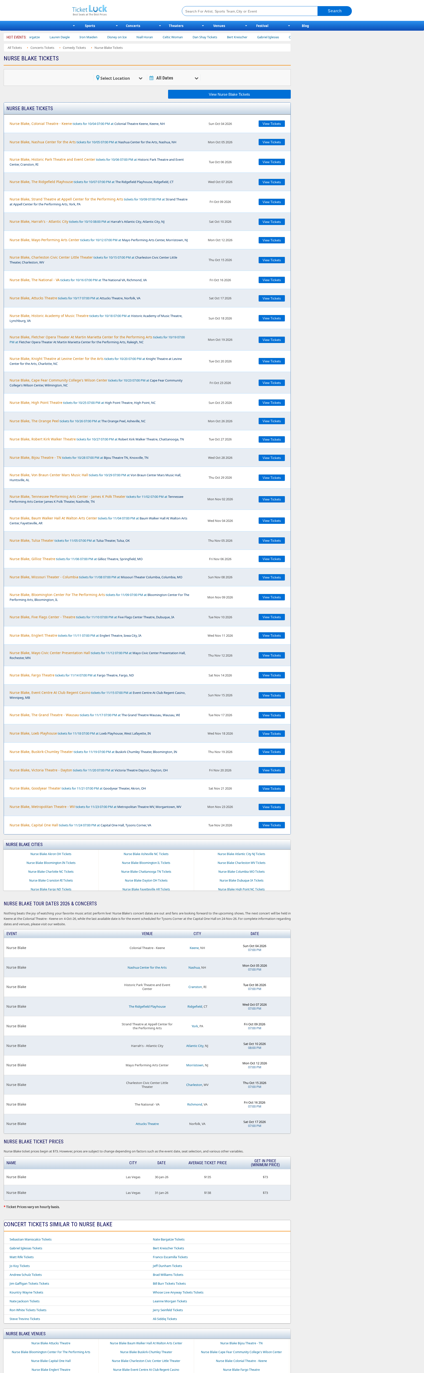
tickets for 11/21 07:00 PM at (78, 788)
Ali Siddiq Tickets (165, 1319)
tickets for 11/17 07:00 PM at (95, 715)
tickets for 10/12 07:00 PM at (99, 240)
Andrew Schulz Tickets (26, 1274)
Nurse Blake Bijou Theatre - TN (241, 1343)
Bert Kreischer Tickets (168, 1248)
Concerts (133, 26)
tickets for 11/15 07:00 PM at (98, 695)
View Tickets (272, 124)
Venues (219, 26)
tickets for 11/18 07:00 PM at (80, 733)
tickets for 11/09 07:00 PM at (99, 597)
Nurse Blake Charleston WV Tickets (241, 863)
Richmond (194, 1104)
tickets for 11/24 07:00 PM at (80, 825)
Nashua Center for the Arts (147, 967)
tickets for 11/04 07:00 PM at (98, 520)
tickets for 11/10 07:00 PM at (92, 617)
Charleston (194, 1085)
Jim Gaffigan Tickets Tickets (29, 1283)
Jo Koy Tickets (20, 1266)
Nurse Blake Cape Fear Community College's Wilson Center (241, 1352)
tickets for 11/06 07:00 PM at (76, 558)
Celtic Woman (145, 37)
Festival (262, 26)
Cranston (195, 987)
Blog (305, 26)
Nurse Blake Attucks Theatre (50, 1343)
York (195, 1026)
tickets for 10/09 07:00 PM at (98, 201)
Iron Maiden (60, 37)
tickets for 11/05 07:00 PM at (70, 540)
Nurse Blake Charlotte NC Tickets (51, 872)
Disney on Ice (89, 37)
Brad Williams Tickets (168, 1274)
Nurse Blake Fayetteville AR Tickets (146, 889)
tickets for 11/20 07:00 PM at (89, 770)
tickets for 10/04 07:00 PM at (87, 123)
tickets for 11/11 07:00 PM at (75, 635)
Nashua (194, 967)
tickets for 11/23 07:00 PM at (95, 806)
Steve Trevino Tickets (25, 1319)
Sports (90, 26)
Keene (194, 948)
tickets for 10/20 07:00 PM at (96, 361)
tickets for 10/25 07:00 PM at (83, 402)
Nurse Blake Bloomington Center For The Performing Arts (51, 1352)
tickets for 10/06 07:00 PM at (97, 162)
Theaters (176, 26)
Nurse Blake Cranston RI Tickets (51, 880)
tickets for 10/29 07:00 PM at (95, 477)
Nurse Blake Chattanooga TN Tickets (146, 872)
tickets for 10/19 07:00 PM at (97, 339)
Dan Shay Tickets (177, 37)
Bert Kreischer (209, 37)
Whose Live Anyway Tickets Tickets (178, 1292)
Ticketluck (121, 10)
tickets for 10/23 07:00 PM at (96, 382)
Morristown (194, 1065)
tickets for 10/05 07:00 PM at (93, 142)
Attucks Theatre (147, 1124)
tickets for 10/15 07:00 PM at (93, 259)
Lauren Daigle (32, 37)
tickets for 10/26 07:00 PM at (78, 421)
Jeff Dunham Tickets (167, 1266)
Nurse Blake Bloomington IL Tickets (146, 863)
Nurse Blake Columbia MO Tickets (241, 872)
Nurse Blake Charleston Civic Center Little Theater (146, 1361)
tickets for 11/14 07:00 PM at (72, 675)
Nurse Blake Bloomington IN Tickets (51, 863)
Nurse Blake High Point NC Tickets (241, 889)
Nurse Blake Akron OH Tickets (50, 854)
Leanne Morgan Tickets (170, 1301)
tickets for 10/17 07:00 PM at (75, 298)
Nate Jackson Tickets (25, 1301)
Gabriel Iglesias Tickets (26, 1248)
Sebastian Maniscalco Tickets (31, 1239)
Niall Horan (116, 37)
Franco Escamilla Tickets (170, 1257)
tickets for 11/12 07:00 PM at (98, 655)
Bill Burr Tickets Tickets (169, 1283)
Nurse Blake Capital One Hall (51, 1361)
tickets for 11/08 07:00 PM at (96, 577)
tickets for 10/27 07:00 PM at (97, 439)
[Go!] (335, 11)
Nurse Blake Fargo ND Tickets (51, 889)
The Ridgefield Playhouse (147, 1006)
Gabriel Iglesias (240, 37)
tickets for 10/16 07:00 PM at (78, 279)
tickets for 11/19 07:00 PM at (93, 751)
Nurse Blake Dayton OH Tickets (146, 880)
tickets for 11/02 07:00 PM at (96, 499)
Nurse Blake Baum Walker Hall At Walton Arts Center (146, 1343)
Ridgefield (194, 1006)
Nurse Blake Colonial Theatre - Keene (241, 1361)
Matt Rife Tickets (22, 1257)
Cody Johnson (271, 37)
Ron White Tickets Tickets (28, 1310)
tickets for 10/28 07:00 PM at (79, 457)
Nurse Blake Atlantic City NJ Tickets (241, 854)
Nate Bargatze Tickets (169, 1239)
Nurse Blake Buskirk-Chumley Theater (146, 1352)
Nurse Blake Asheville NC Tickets (146, 854)
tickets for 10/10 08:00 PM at (87, 221)
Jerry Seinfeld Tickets (168, 1310)
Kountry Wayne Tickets (26, 1292)
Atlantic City (194, 1045)
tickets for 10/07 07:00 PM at (91, 181)
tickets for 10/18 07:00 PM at (96, 318)
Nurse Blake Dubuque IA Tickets (242, 880)
